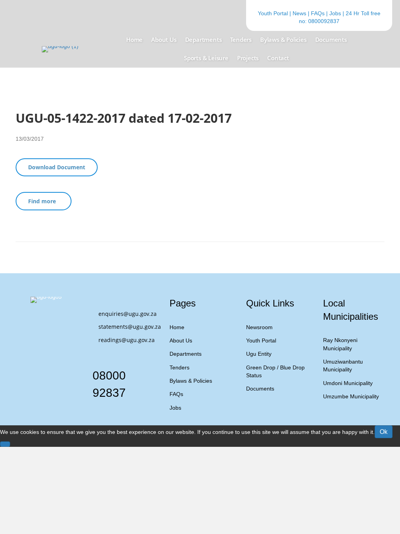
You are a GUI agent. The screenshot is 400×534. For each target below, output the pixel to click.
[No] (5, 444)
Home (177, 327)
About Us (181, 340)
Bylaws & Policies (191, 381)
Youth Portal (273, 13)
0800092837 (323, 21)
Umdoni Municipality (348, 383)
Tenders (179, 367)
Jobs (335, 13)
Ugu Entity (258, 354)
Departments (186, 354)
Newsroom (259, 327)
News (299, 13)
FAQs (318, 13)
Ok (384, 431)
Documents (260, 388)
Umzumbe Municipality (351, 396)
